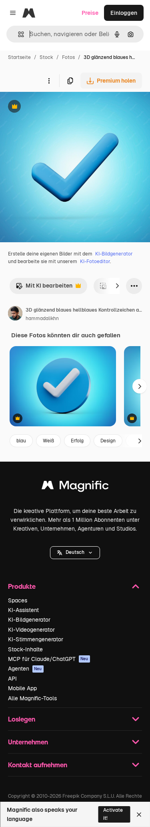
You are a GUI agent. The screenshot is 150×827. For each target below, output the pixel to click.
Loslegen (21, 719)
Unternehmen (28, 742)
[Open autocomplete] (18, 34)
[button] (75, 552)
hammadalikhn (42, 318)
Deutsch (75, 552)
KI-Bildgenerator (114, 254)
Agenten (25, 668)
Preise (90, 12)
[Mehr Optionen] (49, 81)
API (12, 678)
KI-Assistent (23, 610)
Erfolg (77, 441)
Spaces (17, 600)
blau (21, 441)
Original (51, 107)
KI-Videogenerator (31, 629)
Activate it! (113, 814)
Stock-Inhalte (25, 649)
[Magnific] (75, 487)
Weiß (48, 441)
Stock (46, 57)
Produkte (22, 586)
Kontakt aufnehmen (37, 764)
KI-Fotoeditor (95, 261)
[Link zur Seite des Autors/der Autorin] (15, 314)
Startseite (19, 57)
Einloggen (123, 12)
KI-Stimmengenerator (35, 639)
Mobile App (22, 688)
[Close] (139, 814)
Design (108, 441)
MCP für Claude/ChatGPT (48, 659)
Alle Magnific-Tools (32, 698)
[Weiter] (117, 286)
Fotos (68, 57)
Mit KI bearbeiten (44, 288)
